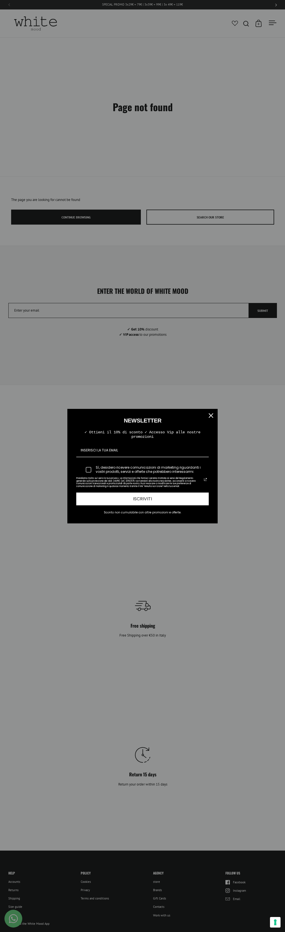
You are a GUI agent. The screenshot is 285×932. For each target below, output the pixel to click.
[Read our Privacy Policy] (205, 479)
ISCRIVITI (142, 499)
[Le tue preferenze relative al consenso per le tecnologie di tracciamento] (275, 922)
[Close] (211, 415)
